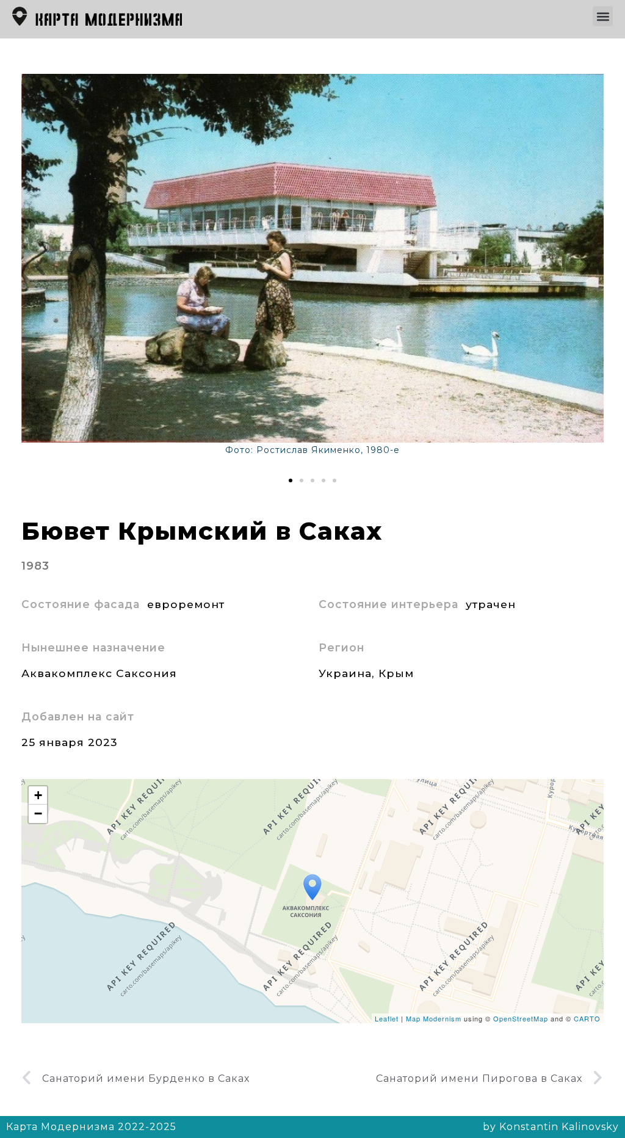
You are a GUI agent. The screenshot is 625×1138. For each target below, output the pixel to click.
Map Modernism (433, 1018)
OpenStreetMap (520, 1018)
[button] (603, 16)
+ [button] (38, 795)
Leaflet (387, 1018)
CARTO (587, 1018)
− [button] (38, 813)
